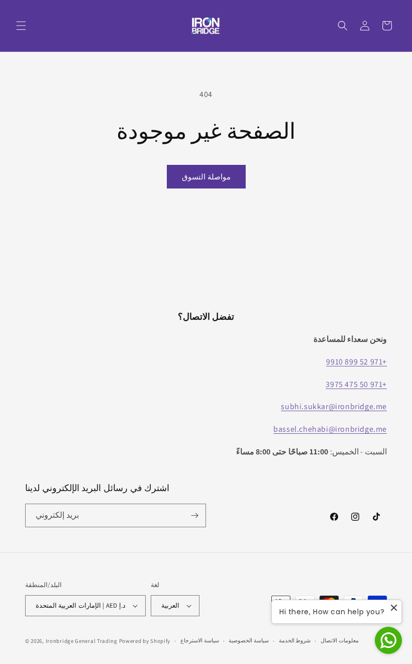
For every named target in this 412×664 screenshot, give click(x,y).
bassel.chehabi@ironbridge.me (330, 429)
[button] (21, 26)
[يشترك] (194, 515)
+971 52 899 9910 (356, 361)
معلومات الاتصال (340, 640)
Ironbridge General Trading (82, 640)
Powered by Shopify (145, 640)
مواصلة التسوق (206, 176)
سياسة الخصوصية (249, 640)
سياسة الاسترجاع (199, 640)
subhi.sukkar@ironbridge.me (334, 406)
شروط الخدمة (295, 640)
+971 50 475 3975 (356, 384)
